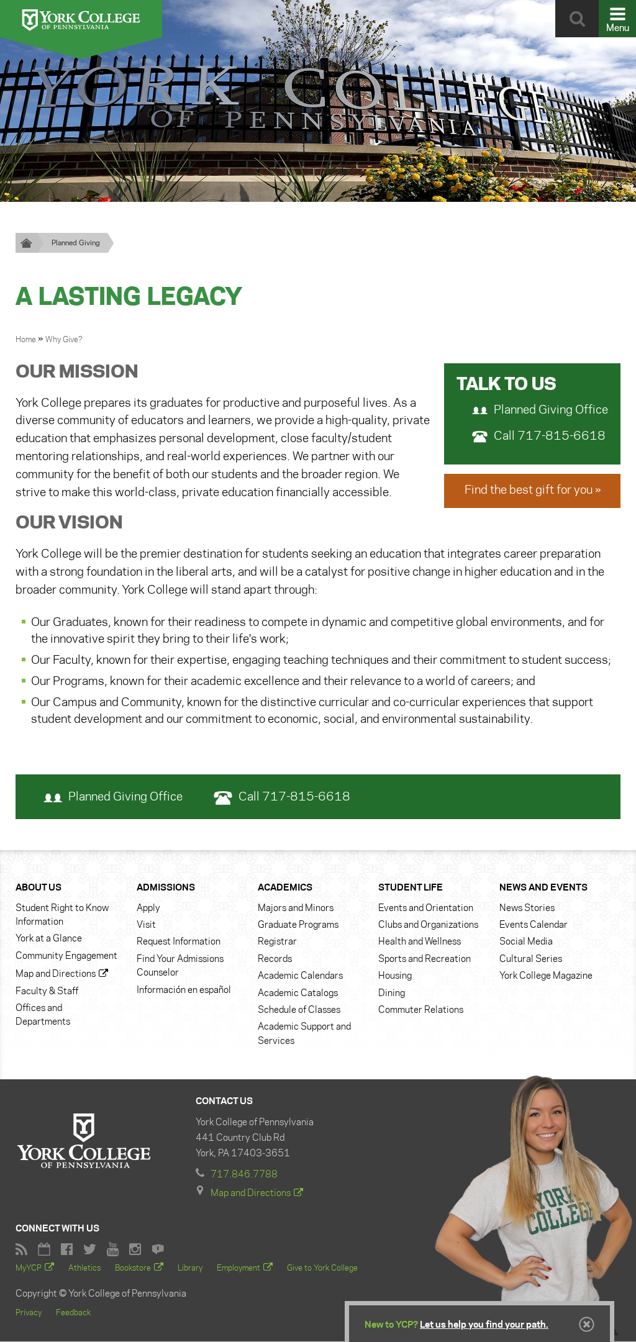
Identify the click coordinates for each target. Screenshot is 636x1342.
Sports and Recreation (424, 959)
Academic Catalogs (298, 993)
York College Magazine (546, 976)
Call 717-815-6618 (550, 436)
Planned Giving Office (551, 410)
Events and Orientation (425, 908)
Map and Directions (56, 974)
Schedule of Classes (299, 1010)
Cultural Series (530, 959)
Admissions (166, 888)
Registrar (277, 942)
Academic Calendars (300, 976)
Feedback (73, 1313)
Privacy (29, 1313)
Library (190, 1268)
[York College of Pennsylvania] (81, 18)
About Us (38, 888)
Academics (285, 888)
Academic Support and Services (304, 1034)
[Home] (26, 243)
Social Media (526, 942)
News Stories (527, 908)
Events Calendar (533, 925)
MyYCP (29, 1268)
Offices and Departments (43, 1015)
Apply (148, 908)
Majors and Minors (296, 908)
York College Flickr (158, 1249)
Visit (146, 925)
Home (27, 339)
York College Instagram (135, 1249)
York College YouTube (113, 1249)
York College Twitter (89, 1249)
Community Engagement (66, 956)
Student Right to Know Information (62, 915)
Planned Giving (76, 243)
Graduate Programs (298, 925)
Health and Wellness (419, 942)
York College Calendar (44, 1249)
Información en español (184, 990)
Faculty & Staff (47, 991)
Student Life (410, 888)
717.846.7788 (244, 1175)
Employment (238, 1268)
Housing (395, 976)
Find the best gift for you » (533, 490)
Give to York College (322, 1268)
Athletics (84, 1268)
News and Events (543, 888)
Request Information (178, 942)
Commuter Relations (420, 1010)
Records (275, 959)
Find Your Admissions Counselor (180, 966)
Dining (391, 993)
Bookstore (133, 1268)
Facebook (67, 1249)
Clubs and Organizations (428, 925)
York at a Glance (49, 939)
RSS (21, 1249)
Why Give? (64, 339)
